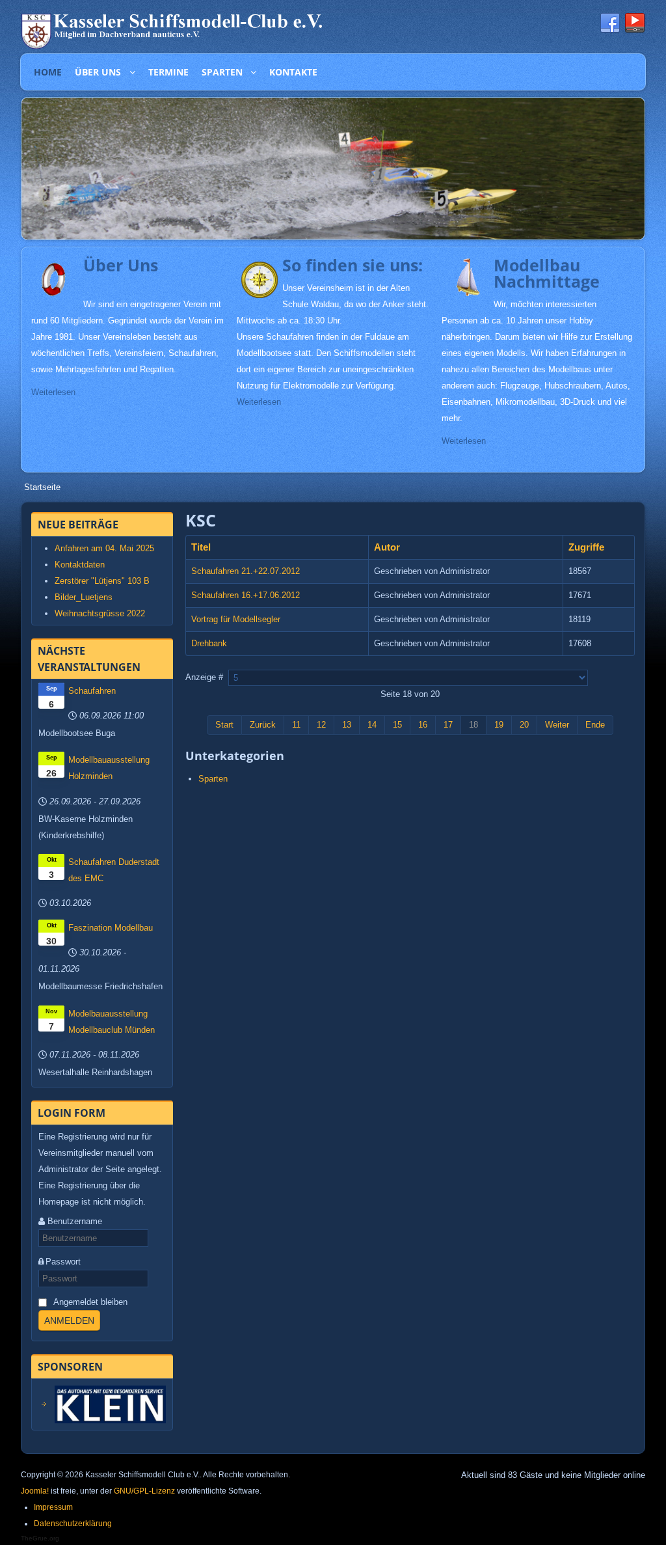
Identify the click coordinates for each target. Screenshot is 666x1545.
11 (296, 725)
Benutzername (74, 1221)
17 (448, 725)
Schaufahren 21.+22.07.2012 (245, 571)
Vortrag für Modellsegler (235, 619)
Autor (387, 547)
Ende (595, 725)
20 (524, 725)
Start (224, 725)
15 (397, 725)
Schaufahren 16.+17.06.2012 (245, 595)
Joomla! (35, 1491)
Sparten (213, 779)
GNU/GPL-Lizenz (144, 1491)
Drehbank (209, 643)
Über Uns (120, 265)
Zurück (263, 725)
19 (498, 725)
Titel (201, 547)
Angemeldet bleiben (90, 1302)
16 (422, 725)
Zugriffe (586, 547)
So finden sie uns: (352, 265)
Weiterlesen (53, 392)
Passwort (63, 1261)
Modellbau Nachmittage (547, 273)
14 (372, 725)
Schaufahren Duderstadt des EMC (113, 870)
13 (346, 725)
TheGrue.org (40, 1538)
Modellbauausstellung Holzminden (109, 768)
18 (473, 725)
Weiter (557, 725)
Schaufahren (92, 691)
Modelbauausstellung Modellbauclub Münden (111, 1022)
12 (321, 725)
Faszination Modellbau (110, 928)
